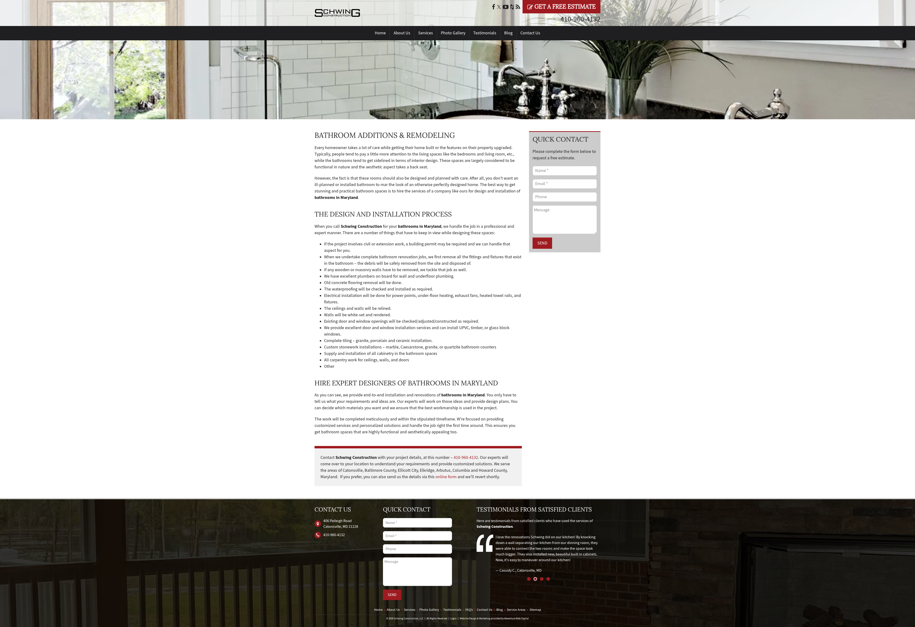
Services (425, 33)
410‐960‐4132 (580, 19)
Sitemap (535, 609)
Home (380, 33)
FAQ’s (469, 609)
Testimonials (484, 33)
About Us (402, 33)
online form (446, 477)
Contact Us (530, 33)
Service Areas (516, 609)
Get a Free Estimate (564, 6)
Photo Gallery (453, 33)
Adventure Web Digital (516, 618)
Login (453, 618)
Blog (508, 33)
